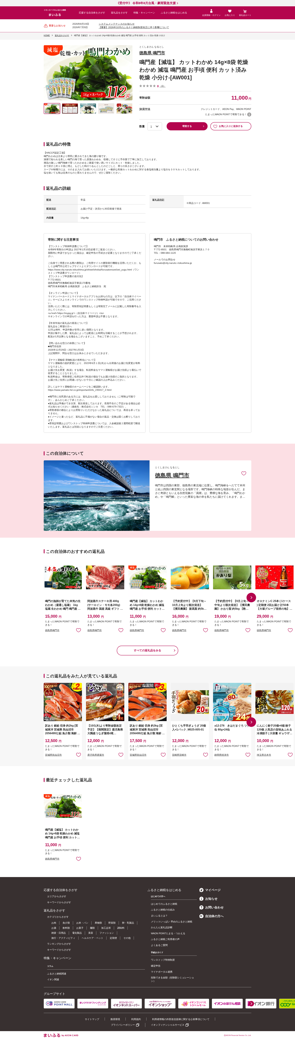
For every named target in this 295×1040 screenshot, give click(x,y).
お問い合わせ (214, 907)
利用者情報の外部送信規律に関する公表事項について (180, 1019)
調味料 (120, 928)
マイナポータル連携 (161, 971)
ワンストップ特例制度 (163, 959)
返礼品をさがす (119, 12)
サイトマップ (92, 1019)
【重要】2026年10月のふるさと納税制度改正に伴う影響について (134, 27)
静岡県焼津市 (221, 755)
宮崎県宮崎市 (179, 755)
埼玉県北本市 (264, 755)
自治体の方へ (214, 916)
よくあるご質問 (159, 945)
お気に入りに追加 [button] (78, 630)
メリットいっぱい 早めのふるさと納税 (171, 921)
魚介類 (66, 922)
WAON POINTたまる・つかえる (168, 933)
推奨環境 (115, 1019)
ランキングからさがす (59, 943)
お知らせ (211, 898)
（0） (162, 86)
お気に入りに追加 (243, 473)
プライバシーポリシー (123, 1024)
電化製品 (77, 932)
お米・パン (82, 922)
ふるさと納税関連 (56, 973)
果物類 (98, 922)
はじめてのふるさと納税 (164, 903)
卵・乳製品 (128, 922)
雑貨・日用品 (58, 932)
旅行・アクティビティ (63, 938)
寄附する (187, 126)
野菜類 (112, 922)
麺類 (92, 928)
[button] (251, 597)
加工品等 (106, 928)
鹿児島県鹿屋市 (95, 755)
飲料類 (66, 928)
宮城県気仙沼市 (53, 755)
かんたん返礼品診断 (161, 927)
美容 (90, 932)
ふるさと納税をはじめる (174, 12)
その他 (127, 938)
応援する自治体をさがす (92, 12)
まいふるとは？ (159, 915)
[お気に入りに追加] (243, 473)
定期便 (113, 938)
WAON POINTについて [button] (249, 114)
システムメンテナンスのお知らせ (117, 24)
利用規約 (136, 1019)
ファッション (107, 932)
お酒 (53, 928)
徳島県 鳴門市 (152, 53)
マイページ (213, 890)
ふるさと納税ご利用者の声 (165, 939)
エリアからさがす (56, 896)
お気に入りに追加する (231, 126)
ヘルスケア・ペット (92, 938)
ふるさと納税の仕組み (163, 909)
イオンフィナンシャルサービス (167, 1024)
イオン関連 (53, 979)
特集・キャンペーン (144, 12)
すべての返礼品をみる (147, 650)
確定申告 (155, 965)
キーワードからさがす (59, 902)
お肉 (53, 922)
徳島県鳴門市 (52, 630)
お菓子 (79, 928)
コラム (50, 966)
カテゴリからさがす (58, 916)
